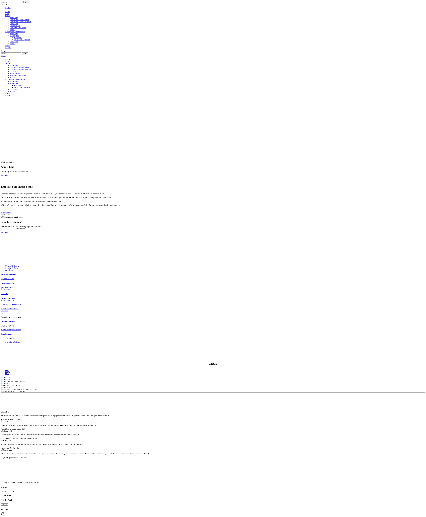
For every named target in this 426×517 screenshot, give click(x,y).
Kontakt (12, 30)
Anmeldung (14, 18)
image (7, 372)
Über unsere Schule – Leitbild (20, 22)
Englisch (8, 8)
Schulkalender (15, 26)
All (6, 370)
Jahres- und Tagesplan (22, 40)
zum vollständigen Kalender (11, 330)
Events (7, 46)
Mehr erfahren (6, 213)
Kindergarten (14, 36)
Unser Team (14, 24)
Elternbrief (4, 294)
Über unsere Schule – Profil (19, 20)
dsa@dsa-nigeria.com (8, 229)
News (7, 14)
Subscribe (4, 311)
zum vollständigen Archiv (10, 309)
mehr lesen (4, 175)
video (7, 374)
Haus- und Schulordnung (18, 28)
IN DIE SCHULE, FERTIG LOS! (11, 304)
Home (7, 12)
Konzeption (18, 38)
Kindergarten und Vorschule (15, 32)
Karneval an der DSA (7, 283)
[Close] (2, 313)
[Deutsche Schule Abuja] (3, 51)
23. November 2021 (8, 298)
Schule (7, 16)
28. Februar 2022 (7, 287)
